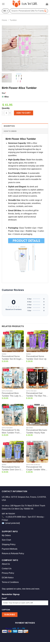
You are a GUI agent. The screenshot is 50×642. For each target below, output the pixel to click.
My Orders (6, 535)
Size (4, 93)
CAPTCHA (6, 610)
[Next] (44, 48)
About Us (6, 564)
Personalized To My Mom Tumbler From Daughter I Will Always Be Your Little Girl (12, 431)
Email (4, 598)
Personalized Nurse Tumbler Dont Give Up (36, 357)
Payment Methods (9, 549)
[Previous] (6, 48)
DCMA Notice (8, 578)
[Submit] (45, 10)
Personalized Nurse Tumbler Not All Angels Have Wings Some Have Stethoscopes (12, 357)
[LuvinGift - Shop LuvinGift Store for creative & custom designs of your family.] (25, 4)
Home (4, 20)
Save (6, 333)
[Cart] (47, 4)
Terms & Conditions (10, 582)
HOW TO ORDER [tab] (10, 131)
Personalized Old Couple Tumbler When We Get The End (36, 468)
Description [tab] (9, 126)
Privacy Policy (8, 573)
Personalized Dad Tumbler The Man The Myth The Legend (36, 394)
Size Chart (6, 540)
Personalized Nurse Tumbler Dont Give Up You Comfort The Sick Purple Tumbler (12, 468)
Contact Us (6, 569)
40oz (6, 97)
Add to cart (23, 113)
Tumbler (13, 20)
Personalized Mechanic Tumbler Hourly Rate (36, 431)
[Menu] (3, 4)
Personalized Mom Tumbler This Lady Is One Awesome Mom (11, 394)
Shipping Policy (8, 544)
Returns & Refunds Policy (13, 553)
